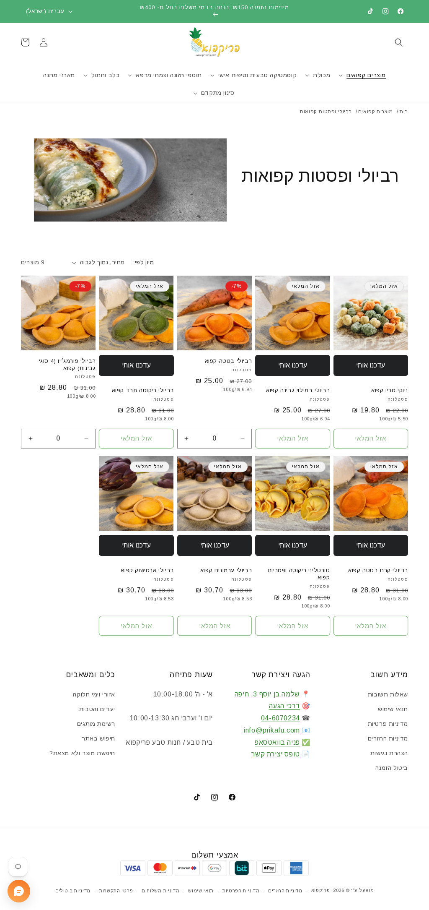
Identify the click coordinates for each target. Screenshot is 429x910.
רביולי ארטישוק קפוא (147, 570)
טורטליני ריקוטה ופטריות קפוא (299, 574)
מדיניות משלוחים (161, 890)
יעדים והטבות (97, 709)
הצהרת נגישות (389, 753)
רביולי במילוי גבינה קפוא (298, 390)
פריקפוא (320, 890)
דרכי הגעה (284, 705)
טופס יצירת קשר (275, 754)
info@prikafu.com (272, 730)
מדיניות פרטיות (388, 723)
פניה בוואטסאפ (277, 742)
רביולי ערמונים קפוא (226, 570)
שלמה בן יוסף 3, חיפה (267, 694)
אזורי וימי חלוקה (94, 694)
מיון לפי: (143, 262)
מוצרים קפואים (375, 112)
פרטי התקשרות (116, 890)
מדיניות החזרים (388, 738)
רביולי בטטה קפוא (228, 361)
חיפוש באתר (98, 738)
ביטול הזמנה (391, 767)
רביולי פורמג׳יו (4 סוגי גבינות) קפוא (67, 364)
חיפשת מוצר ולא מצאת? (82, 753)
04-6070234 (280, 718)
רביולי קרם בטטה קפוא (378, 570)
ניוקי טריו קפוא (389, 390)
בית (403, 112)
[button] (399, 42)
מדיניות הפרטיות (241, 890)
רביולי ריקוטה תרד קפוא (142, 390)
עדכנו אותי (370, 365)
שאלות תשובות (388, 694)
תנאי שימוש (393, 709)
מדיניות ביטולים (73, 890)
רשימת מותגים (96, 723)
